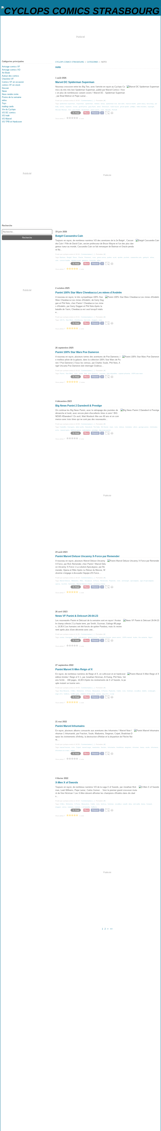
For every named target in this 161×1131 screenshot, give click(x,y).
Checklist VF (8, 79)
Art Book (6, 73)
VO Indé (5, 115)
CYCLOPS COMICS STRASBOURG (69, 62)
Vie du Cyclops (9, 109)
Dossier (5, 88)
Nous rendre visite (10, 94)
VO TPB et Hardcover (12, 121)
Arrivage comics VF (11, 66)
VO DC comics (9, 112)
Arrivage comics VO (11, 70)
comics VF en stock (11, 85)
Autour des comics (10, 76)
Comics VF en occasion (13, 82)
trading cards (8, 106)
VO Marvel (7, 119)
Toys (4, 103)
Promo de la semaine (11, 97)
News (4, 91)
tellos (4, 100)
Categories (92, 62)
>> (111, 929)
